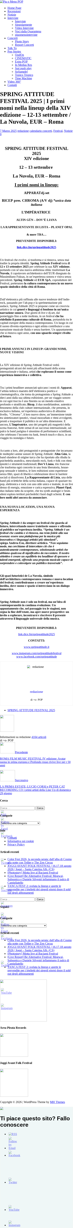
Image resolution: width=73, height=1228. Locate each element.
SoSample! (21, 71)
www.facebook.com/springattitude (36, 656)
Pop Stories (14, 51)
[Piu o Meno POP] (11, 1)
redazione (23, 130)
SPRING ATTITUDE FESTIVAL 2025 (31, 710)
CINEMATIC (23, 58)
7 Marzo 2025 (8, 130)
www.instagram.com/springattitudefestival (36, 653)
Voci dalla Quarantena (28, 31)
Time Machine (23, 78)
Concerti (12, 38)
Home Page (14, 7)
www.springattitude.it (36, 646)
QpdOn (19, 54)
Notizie (11, 14)
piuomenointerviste (26, 34)
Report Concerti (24, 44)
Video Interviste (24, 28)
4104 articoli (38, 737)
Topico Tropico (24, 75)
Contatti (12, 85)
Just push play (23, 68)
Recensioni (14, 11)
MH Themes (57, 1102)
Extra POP (21, 61)
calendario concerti (41, 130)
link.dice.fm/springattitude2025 (36, 634)
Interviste (12, 18)
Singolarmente (23, 24)
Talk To (12, 48)
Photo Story (22, 41)
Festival (58, 130)
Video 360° (14, 81)
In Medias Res (23, 64)
